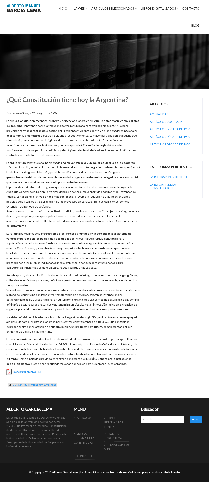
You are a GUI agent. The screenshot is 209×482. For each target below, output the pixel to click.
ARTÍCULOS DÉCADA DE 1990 (170, 129)
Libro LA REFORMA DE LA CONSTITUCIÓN (84, 438)
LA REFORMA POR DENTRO (168, 177)
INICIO (62, 8)
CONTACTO (190, 8)
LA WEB (79, 8)
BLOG (195, 25)
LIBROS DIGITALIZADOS (158, 8)
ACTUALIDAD (159, 114)
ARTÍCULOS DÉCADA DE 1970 (170, 144)
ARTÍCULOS (84, 418)
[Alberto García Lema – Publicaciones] (23, 14)
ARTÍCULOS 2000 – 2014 (166, 121)
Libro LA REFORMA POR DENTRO (113, 422)
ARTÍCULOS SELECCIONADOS (112, 8)
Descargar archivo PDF (27, 371)
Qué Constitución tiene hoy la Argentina (34, 384)
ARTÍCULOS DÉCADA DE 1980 (170, 136)
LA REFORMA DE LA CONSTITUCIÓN (163, 186)
